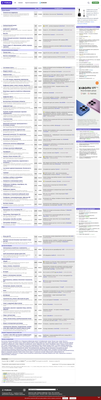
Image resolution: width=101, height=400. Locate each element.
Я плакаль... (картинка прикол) (86, 32)
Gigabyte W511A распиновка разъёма (88, 135)
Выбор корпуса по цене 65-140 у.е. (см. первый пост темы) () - (57, 157)
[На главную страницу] (6, 2)
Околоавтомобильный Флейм (9, 350)
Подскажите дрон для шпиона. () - (58, 102)
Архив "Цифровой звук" (39, 344)
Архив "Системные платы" (15, 342)
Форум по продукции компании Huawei (11, 352)
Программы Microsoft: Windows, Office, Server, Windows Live (38, 346)
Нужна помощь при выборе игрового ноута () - (58, 178)
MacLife (5, 33)
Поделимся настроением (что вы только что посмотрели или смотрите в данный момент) (89, 66)
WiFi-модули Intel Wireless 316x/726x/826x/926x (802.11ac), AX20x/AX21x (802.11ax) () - (58, 163)
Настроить (72, 398)
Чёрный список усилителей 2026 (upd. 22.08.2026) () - (58, 120)
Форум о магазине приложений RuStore (63, 350)
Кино (4, 290)
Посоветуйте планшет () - (57, 181)
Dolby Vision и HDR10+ (84, 70)
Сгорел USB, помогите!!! (84, 234)
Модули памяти (7, 71)
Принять (65, 398)
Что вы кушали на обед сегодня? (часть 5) (14, 376)
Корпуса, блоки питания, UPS (12, 156)
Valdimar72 (65, 366)
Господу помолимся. (10, 381)
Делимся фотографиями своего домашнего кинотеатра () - (57, 131)
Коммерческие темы (53, 353)
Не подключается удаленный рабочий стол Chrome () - (56, 215)
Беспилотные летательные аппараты (14, 101)
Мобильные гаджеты (9, 189)
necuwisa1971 (45, 361)
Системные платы (8, 67)
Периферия (6, 151)
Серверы (6, 172)
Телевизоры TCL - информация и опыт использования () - (58, 135)
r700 (59, 366)
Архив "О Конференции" (41, 341)
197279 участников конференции (65, 364)
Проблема (81, 52)
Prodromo (56, 366)
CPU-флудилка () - (54, 255)
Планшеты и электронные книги (13, 181)
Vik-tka (68, 366)
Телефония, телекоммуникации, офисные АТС (16, 197)
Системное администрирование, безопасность (17, 168)
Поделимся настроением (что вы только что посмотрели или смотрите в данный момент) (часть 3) (26, 382)
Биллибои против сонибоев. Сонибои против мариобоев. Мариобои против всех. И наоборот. (89, 41)
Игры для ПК (7, 236)
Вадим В (72, 366)
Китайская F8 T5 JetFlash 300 (85, 78)
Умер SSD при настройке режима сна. (87, 54)
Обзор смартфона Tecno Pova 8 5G (87, 146)
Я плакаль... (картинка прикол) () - (57, 323)
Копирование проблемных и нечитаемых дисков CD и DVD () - (58, 144)
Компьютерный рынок (10, 25)
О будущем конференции (27, 341)
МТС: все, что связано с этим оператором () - (56, 194)
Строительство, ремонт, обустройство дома (16, 298)
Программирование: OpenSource (9, 353)
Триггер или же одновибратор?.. (86, 64)
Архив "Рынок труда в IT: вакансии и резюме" (34, 352)
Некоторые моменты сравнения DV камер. (88, 231)
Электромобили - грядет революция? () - (54, 295)
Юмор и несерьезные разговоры (13, 323)
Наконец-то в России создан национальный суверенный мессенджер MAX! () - (59, 262)
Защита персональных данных (55, 394)
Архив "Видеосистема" (41, 342)
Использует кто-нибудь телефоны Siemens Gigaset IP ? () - (58, 199)
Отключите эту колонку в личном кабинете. (87, 236)
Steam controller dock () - (55, 152)
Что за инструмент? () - (55, 299)
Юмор (4, 375)
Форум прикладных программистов (55, 348)
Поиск (49, 392)
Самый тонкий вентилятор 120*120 (87, 133)
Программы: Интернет (9, 222)
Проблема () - (53, 92)
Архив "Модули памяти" (29, 342)
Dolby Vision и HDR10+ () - (56, 125)
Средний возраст (55, 364)
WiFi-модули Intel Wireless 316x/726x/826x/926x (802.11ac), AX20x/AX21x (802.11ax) (88, 72)
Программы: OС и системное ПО (12, 209)
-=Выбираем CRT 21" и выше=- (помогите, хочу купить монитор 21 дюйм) (89, 229)
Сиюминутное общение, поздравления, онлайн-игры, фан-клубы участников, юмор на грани (17, 327)
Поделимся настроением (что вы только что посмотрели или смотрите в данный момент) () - (59, 291)
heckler (34, 366)
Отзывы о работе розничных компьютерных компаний (33, 353)
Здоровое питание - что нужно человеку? (16, 373)
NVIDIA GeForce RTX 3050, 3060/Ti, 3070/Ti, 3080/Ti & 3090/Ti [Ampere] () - (58, 75)
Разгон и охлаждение (9, 56)
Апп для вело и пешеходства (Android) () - (55, 185)
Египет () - (52, 315)
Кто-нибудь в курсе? (83, 221)
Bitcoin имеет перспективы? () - (55, 281)
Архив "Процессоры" (53, 341)
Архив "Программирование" (32, 348)
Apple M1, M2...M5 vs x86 (84, 43)
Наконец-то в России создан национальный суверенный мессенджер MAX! (89, 30)
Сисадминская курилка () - (56, 169)
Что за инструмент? (83, 62)
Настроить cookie (44, 394)
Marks (47, 366)
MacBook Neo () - (53, 34)
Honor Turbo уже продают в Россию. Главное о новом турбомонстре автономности (89, 149)
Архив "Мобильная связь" (16, 346)
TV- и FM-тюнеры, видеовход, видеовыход (15, 79)
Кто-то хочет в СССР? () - (57, 272)
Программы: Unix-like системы (12, 219)
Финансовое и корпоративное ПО (55, 352)
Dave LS (25, 366)
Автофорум (6, 295)
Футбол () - (52, 304)
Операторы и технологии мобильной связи (16, 194)
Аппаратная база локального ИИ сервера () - (56, 40)
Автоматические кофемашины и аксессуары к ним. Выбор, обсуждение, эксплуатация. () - (58, 204)
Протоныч (12, 367)
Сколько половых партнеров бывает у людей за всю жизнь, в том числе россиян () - (58, 319)
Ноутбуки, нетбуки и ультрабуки (12, 177)
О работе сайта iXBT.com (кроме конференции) (17, 335)
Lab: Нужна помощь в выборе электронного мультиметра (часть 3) (22, 379)
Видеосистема (7, 74)
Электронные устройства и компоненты (15, 248)
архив (12, 52)
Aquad (12, 366)
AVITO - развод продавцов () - (59, 26)
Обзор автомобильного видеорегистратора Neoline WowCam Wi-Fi (89, 144)
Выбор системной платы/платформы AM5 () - (57, 68)
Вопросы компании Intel (34, 350)
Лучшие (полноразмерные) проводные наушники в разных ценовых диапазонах (88, 46)
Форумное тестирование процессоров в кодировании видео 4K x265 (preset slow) (25, 377)
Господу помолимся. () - (55, 328)
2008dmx (3, 366)
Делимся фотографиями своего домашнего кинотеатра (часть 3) (20, 374)
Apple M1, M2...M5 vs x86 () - (55, 53)
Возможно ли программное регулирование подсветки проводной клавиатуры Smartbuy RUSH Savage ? (89, 137)
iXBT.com (17, 336)
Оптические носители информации (13, 143)
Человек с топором (18, 367)
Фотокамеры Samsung (47, 350)
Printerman (51, 366)
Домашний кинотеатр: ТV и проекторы (14, 134)
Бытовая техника (8, 203)
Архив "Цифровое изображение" (23, 344)
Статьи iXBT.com (81, 141)
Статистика (56, 392)
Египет (80, 38)
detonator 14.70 (82, 211)
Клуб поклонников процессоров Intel (14, 253)
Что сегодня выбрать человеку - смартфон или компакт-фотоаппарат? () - (58, 98)
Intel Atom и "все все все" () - (57, 14)
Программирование (19, 348)
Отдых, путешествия (9, 315)
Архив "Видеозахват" (53, 342)
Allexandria (8, 366)
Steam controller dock (84, 131)
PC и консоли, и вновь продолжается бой (88, 56)
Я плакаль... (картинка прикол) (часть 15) (14, 375)
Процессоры (7, 52)
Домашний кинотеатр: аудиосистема (14, 129)
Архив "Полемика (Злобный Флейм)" (57, 349)
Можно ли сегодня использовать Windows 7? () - (58, 211)
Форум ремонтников (22, 350)
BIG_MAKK (21, 366)
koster (41, 366)
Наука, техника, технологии (11, 266)
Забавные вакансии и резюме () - (57, 46)
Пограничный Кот (5, 367)
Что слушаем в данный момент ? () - (58, 287)
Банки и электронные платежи (12, 275)
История (5, 271)
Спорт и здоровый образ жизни (12, 303)
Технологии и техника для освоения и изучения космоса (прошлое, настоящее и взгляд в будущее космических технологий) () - (58, 268)
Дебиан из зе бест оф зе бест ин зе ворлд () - (57, 219)
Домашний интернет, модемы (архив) (41, 345)
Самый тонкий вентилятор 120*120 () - (58, 57)
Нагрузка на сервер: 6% (54, 361)
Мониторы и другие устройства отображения (16, 91)
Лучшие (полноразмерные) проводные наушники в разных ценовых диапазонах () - (58, 107)
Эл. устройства (5, 379)
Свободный (13, 354)
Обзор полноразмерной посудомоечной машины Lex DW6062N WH (88, 157)
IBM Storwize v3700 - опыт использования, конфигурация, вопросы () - (56, 173)
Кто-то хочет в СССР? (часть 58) (13, 378)
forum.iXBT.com (58, 396)
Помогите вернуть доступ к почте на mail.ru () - (57, 223)
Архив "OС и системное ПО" (61, 346)
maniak (44, 366)
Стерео (4, 380)
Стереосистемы (7, 119)
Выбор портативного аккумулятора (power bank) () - (58, 190)
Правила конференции (42, 392)
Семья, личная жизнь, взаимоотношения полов (17, 318)
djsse (29, 366)
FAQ (53, 392)
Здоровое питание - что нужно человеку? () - (56, 310)
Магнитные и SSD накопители (12, 139)
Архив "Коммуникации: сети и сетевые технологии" (17, 345)
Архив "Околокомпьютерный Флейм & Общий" (35, 349)
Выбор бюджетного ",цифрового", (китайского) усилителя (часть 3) (20, 380)
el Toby (31, 366)
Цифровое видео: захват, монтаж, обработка (16, 85)
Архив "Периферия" (51, 344)
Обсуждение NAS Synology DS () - (57, 148)
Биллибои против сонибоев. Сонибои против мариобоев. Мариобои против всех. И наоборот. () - (58, 242)
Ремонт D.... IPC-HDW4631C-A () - (57, 30)
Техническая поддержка (10, 12)
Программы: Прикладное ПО (11, 214)
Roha (61, 366)
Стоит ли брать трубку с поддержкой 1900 (88, 218)
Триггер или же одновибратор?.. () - (59, 249)
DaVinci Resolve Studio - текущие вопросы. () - (56, 87)
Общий (5, 261)
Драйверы (42, 348)
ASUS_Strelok (16, 366)
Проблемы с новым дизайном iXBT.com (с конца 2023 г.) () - (57, 336)
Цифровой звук (8, 106)
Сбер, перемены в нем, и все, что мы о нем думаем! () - (58, 276)
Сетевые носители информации (12, 148)
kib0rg (38, 366)
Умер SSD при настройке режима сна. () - (56, 140)
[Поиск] (88, 2)
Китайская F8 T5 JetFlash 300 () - (57, 71)
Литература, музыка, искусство (12, 286)
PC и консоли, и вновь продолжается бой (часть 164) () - (58, 237)
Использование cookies (33, 394)
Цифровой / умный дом (10, 29)
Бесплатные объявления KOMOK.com (11, 341)
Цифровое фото (8, 97)
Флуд (4, 376)
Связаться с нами (32, 392)
